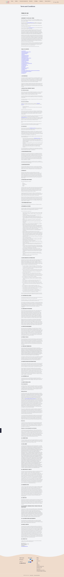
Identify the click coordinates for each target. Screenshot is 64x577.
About (38, 559)
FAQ (37, 562)
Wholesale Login (39, 567)
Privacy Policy (31, 575)
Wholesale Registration (40, 566)
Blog (37, 563)
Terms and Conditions (37, 575)
